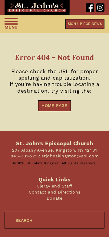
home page (54, 105)
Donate (54, 198)
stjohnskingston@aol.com (69, 155)
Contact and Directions (54, 192)
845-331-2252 (25, 155)
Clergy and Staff (54, 186)
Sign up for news (85, 24)
